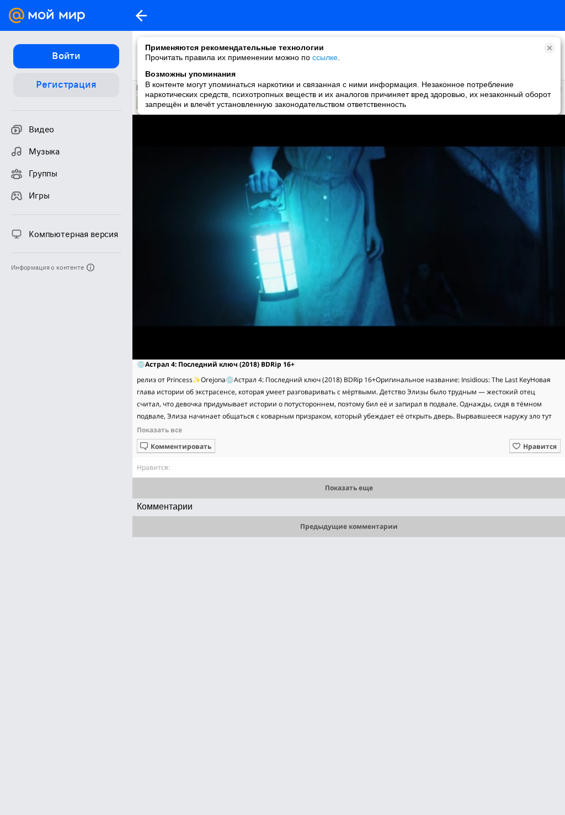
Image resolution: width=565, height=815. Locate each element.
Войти (66, 55)
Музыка (44, 152)
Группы (43, 174)
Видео (41, 130)
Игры (39, 196)
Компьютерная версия (73, 234)
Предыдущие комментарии (349, 526)
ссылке (325, 57)
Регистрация (66, 84)
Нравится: (153, 467)
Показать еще (349, 487)
